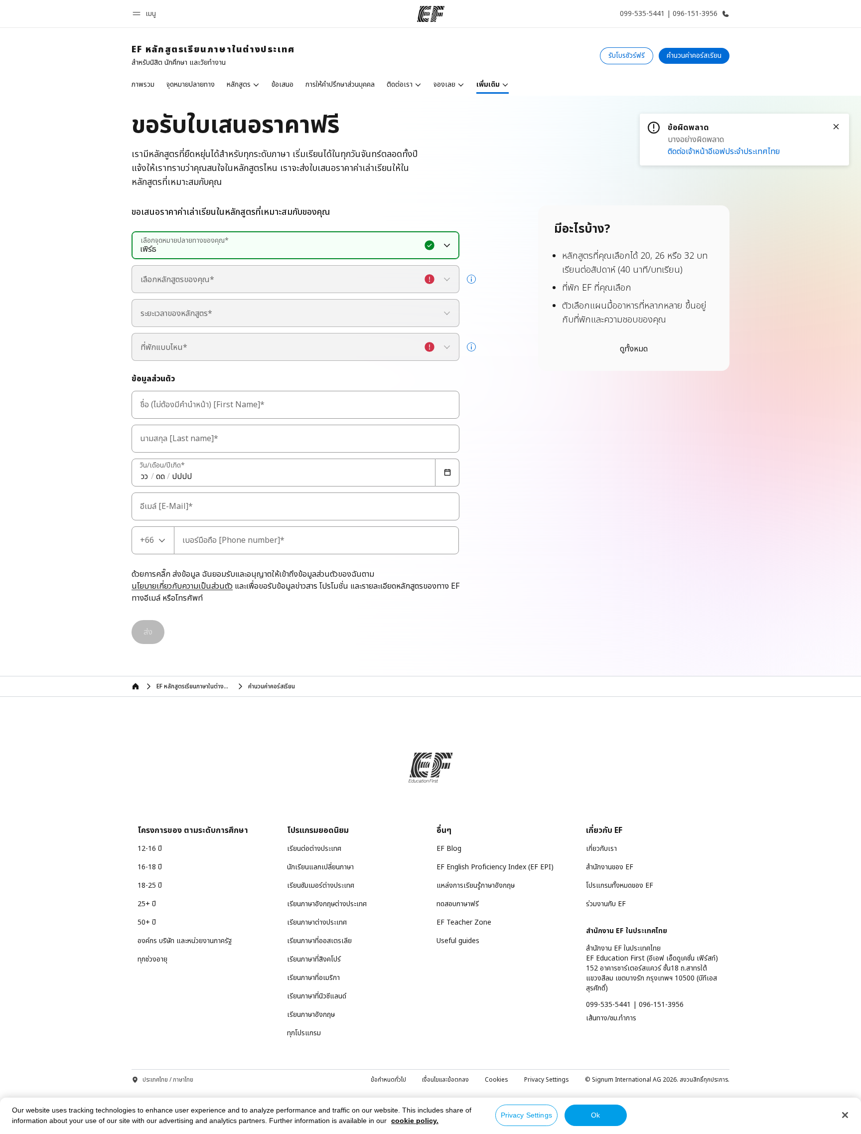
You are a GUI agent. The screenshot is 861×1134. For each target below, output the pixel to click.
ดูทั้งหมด (634, 349)
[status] (744, 139)
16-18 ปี (150, 867)
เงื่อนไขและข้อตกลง (445, 1079)
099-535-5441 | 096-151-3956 (635, 1004)
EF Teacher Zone (463, 922)
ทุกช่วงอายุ (152, 959)
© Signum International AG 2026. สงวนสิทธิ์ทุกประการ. (657, 1079)
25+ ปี (147, 904)
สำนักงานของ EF (609, 867)
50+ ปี (147, 922)
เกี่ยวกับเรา (601, 848)
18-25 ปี (150, 885)
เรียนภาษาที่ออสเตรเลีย (319, 941)
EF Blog (448, 848)
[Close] (836, 127)
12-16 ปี (150, 848)
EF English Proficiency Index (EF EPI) (495, 867)
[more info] (471, 279)
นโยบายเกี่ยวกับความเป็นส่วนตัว (182, 586)
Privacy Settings (526, 1115)
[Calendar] (447, 472)
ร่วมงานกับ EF (606, 904)
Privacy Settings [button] (546, 1080)
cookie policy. (414, 1121)
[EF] (430, 14)
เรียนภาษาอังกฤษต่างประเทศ (327, 904)
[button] (146, 13)
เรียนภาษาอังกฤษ (311, 1014)
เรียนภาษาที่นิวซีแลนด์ (316, 996)
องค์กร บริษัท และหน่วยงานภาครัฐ (185, 941)
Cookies (496, 1079)
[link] (213, 56)
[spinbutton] (144, 477)
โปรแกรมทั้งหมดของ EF (619, 885)
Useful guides (457, 941)
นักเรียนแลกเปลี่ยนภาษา (320, 867)
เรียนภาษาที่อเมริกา (313, 977)
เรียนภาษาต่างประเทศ (317, 922)
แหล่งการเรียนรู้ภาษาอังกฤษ (475, 885)
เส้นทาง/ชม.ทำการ (611, 1018)
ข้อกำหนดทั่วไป (388, 1079)
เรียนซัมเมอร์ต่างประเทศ (320, 885)
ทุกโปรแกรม (304, 1033)
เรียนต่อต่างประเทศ (314, 848)
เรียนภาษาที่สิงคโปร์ (314, 959)
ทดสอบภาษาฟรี (457, 904)
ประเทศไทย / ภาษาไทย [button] (168, 1080)
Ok (595, 1115)
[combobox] (295, 245)
